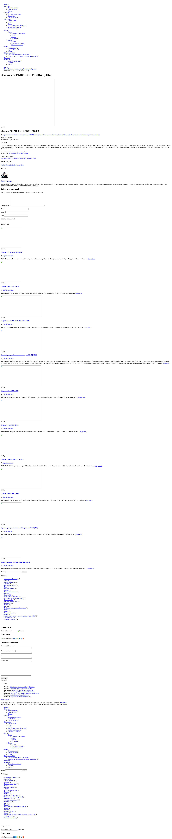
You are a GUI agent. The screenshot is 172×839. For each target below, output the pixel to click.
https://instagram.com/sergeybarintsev (21, 688)
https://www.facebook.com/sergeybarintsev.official (25, 693)
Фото (6, 46)
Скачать (13, 37)
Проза (10, 24)
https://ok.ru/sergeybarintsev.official (25, 692)
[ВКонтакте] (14, 638)
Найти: (3, 572)
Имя (2, 209)
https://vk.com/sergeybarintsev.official (22, 690)
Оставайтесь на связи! (14, 61)
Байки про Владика (14, 29)
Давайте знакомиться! (14, 14)
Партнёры (11, 62)
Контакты (7, 59)
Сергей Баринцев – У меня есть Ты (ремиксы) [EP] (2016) (19, 528)
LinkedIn (12, 165)
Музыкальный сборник (50, 135)
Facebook (3, 165)
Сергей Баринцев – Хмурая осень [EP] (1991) (15, 562)
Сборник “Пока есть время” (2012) (12, 459)
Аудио (10, 32)
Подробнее (91, 259)
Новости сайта (12, 9)
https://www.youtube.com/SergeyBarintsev (22, 687)
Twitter (8, 165)
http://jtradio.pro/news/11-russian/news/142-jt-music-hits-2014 (18, 158)
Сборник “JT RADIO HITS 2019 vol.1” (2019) (15, 320)
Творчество (7, 19)
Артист (6, 12)
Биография (11, 16)
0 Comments (96, 135)
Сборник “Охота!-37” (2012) (10, 286)
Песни (13, 35)
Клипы (13, 41)
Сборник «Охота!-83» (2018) (10, 425)
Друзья (10, 64)
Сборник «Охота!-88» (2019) (10, 391)
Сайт (2, 215)
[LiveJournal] (21, 638)
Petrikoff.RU (63, 702)
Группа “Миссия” (13, 17)
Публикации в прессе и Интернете (18, 54)
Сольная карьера (13, 48)
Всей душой (38, 135)
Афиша (10, 11)
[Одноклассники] (18, 638)
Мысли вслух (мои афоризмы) (17, 25)
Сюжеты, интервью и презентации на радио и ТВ (23, 56)
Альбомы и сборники (18, 33)
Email (22, 165)
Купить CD (14, 38)
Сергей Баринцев (8, 135)
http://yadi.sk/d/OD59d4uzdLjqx (18, 153)
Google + (18, 165)
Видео (10, 40)
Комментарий (5, 205)
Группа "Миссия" (9, 588)
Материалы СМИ (9, 53)
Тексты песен (12, 20)
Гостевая (7, 58)
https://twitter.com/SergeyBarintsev (19, 695)
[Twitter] (16, 638)
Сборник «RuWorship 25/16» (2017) (12, 252)
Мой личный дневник (14, 27)
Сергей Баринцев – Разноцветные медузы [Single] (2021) (19, 355)
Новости (7, 6)
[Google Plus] (23, 638)
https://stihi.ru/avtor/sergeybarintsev (21, 696)
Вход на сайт (5, 699)
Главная (6, 4)
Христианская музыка (85, 135)
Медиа (6, 30)
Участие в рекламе (17, 45)
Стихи (10, 22)
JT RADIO (30, 135)
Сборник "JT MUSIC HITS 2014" (68, 135)
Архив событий (13, 8)
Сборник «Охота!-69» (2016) (10, 493)
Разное (10, 51)
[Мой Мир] (20, 638)
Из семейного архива (17, 43)
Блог (5, 587)
